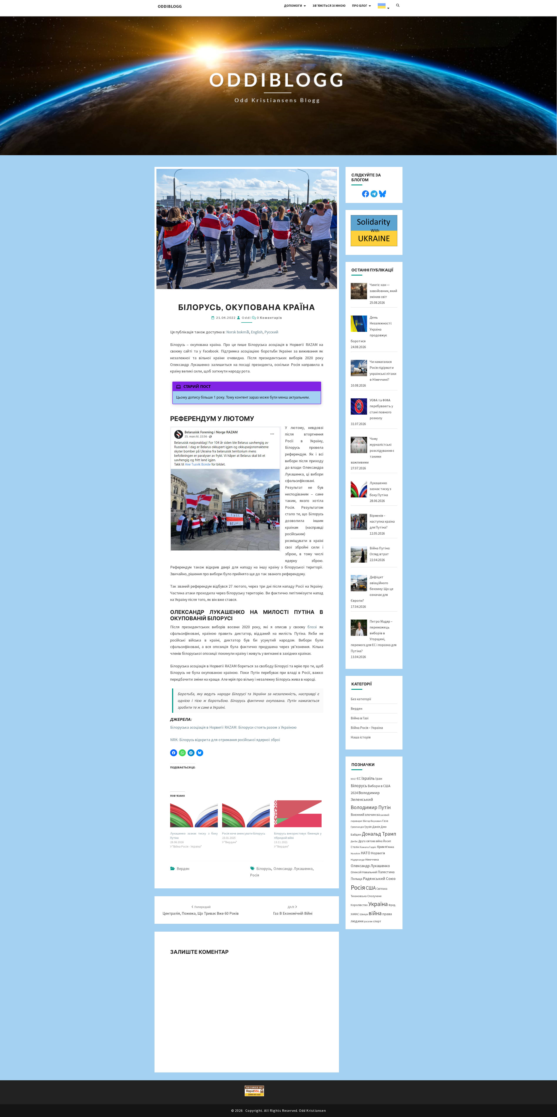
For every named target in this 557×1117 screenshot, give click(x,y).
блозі (312, 626)
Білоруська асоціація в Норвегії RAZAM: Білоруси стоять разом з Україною (233, 727)
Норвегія (378, 853)
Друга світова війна (370, 841)
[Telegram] (374, 193)
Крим (380, 847)
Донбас (354, 841)
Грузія (368, 827)
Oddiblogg (170, 6)
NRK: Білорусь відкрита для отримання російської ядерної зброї (225, 739)
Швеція (364, 914)
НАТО (365, 852)
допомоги (293, 5)
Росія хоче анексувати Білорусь (243, 833)
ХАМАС (355, 914)
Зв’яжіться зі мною (329, 5)
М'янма (389, 847)
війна (375, 913)
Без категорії (361, 699)
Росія (254, 875)
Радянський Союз (379, 878)
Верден (183, 868)
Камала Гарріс (368, 847)
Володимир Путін (371, 807)
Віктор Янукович (372, 821)
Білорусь (263, 868)
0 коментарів (269, 317)
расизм (368, 921)
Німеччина (372, 859)
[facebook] (365, 193)
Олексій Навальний (364, 872)
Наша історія (361, 737)
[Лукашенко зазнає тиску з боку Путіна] (194, 813)
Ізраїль (368, 778)
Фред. (392, 905)
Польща (356, 879)
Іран (378, 778)
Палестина (386, 872)
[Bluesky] (382, 193)
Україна (378, 904)
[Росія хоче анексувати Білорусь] (246, 813)
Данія (376, 827)
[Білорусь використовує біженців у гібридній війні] (298, 813)
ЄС (359, 778)
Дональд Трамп (379, 834)
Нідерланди (358, 859)
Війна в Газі (359, 718)
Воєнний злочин (363, 814)
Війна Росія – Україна (367, 727)
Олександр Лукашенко (293, 868)
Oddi (246, 317)
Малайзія (355, 853)
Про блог (359, 5)
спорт (377, 921)
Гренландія (357, 826)
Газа (385, 821)
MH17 (353, 779)
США (371, 888)
